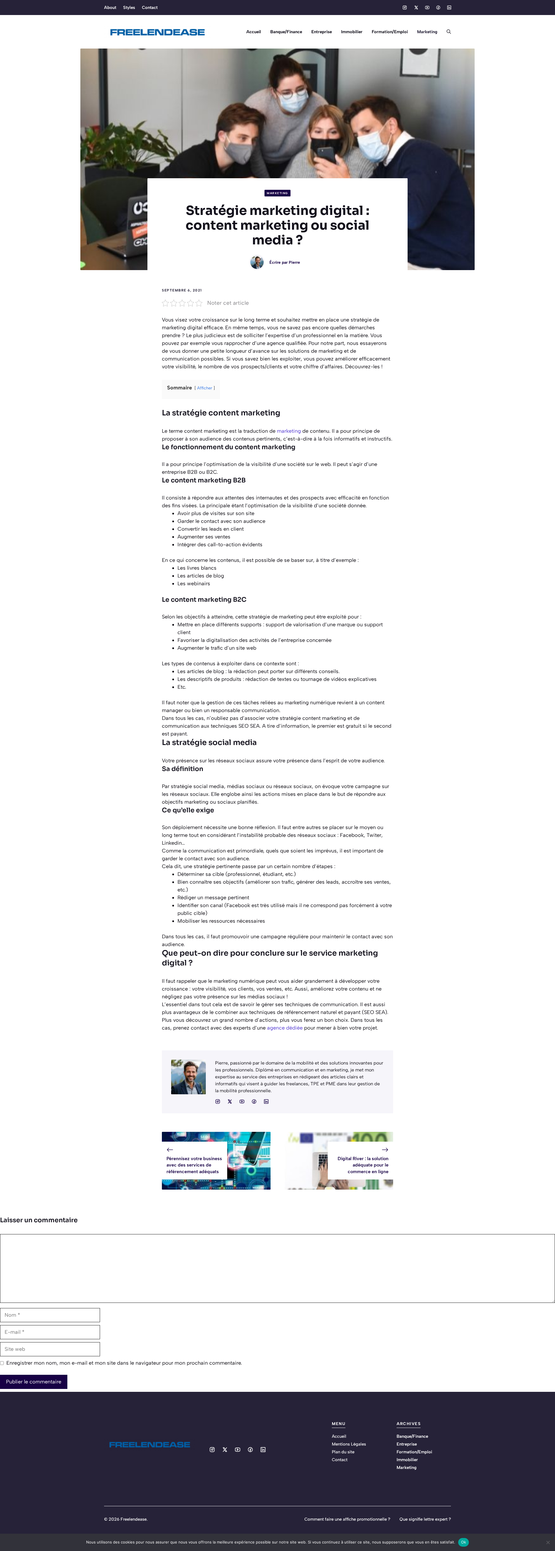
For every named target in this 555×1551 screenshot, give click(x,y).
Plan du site (343, 1452)
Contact (150, 7)
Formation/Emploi (390, 31)
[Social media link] (404, 7)
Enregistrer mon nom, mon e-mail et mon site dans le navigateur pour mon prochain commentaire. (124, 1363)
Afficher (204, 388)
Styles (129, 7)
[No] (548, 1542)
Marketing (427, 31)
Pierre (294, 262)
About (110, 7)
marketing (289, 431)
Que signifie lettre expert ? (425, 1519)
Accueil (253, 31)
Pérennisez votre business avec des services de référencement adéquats (194, 1165)
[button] (446, 32)
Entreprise (321, 31)
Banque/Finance (286, 31)
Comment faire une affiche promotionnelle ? (347, 1519)
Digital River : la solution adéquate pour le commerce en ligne (363, 1165)
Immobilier (351, 31)
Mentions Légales (349, 1444)
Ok (463, 1542)
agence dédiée (285, 1028)
